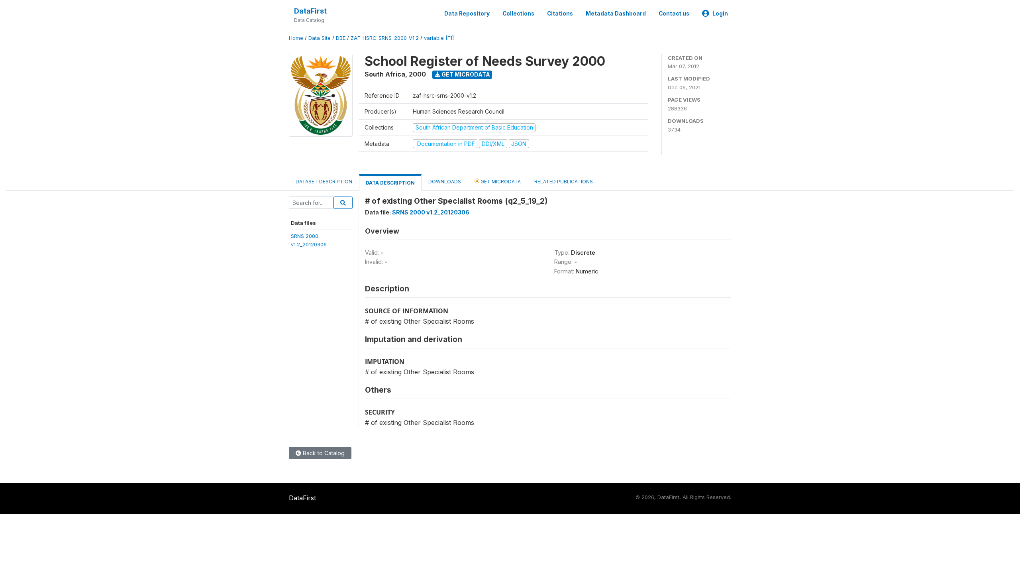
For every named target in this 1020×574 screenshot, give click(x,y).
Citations (560, 13)
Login (720, 13)
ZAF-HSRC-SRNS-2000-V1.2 (385, 38)
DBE (340, 38)
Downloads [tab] (444, 182)
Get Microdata (465, 74)
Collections (518, 13)
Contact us (674, 13)
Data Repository (467, 13)
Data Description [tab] (390, 183)
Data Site (319, 38)
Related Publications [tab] (563, 182)
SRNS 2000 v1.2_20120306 (430, 212)
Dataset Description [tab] (324, 182)
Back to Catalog (323, 453)
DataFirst (310, 11)
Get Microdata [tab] (500, 182)
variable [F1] (439, 38)
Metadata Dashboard (616, 13)
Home (296, 38)
